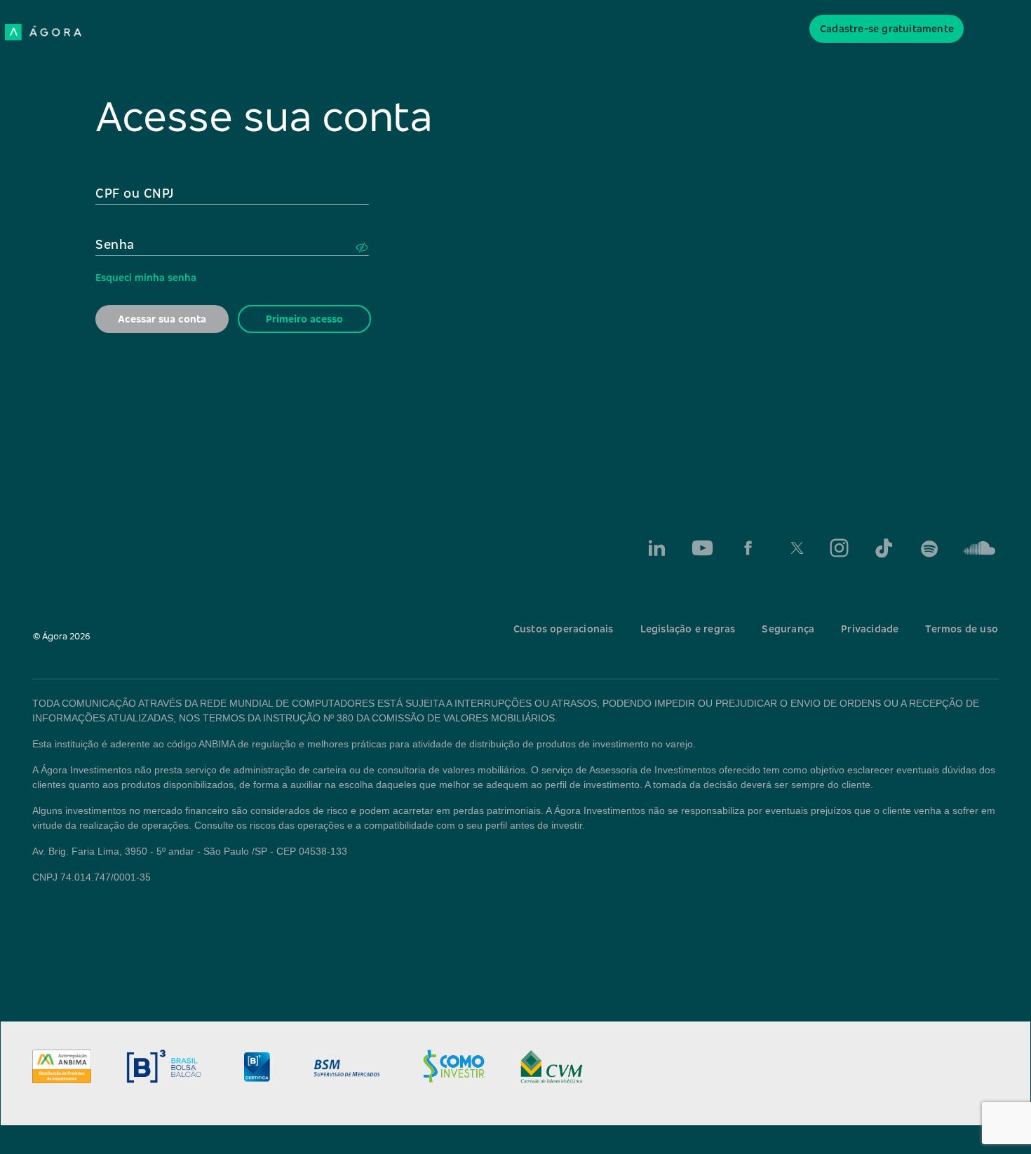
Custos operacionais (563, 628)
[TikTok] (885, 548)
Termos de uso (961, 628)
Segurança (788, 628)
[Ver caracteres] (362, 247)
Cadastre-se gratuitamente (887, 28)
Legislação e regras (688, 628)
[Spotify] (930, 548)
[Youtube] (702, 548)
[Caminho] (976, 548)
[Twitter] (793, 548)
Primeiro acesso (304, 319)
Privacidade (869, 628)
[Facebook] (748, 548)
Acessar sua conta (162, 319)
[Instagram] (839, 548)
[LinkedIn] (657, 548)
